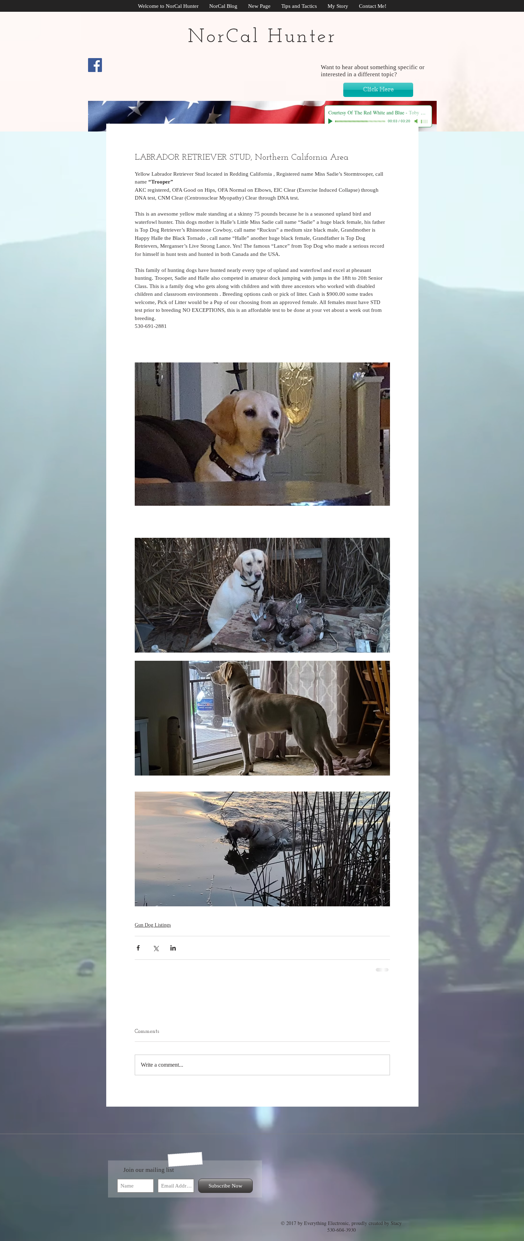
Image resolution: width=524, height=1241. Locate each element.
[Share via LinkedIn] (173, 947)
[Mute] (416, 121)
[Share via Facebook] (138, 947)
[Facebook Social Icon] (95, 65)
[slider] (424, 121)
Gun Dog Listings (153, 925)
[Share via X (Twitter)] (155, 947)
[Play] (331, 121)
